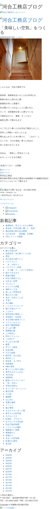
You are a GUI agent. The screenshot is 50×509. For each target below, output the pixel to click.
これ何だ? (10, 338)
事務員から (10, 432)
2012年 (9, 490)
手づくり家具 (11, 347)
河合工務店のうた (13, 278)
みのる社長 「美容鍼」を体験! (19, 233)
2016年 (9, 479)
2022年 (9, 466)
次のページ (5, 172)
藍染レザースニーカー (15, 380)
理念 (7, 256)
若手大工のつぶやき (14, 371)
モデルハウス (11, 416)
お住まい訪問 (11, 281)
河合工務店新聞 (12, 424)
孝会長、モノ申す (13, 360)
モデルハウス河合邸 (14, 421)
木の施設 (9, 303)
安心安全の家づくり (14, 258)
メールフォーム (7, 203)
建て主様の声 (11, 250)
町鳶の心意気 (11, 440)
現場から (9, 435)
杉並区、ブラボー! (14, 418)
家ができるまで (12, 272)
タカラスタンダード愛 (15, 410)
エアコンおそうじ (13, 322)
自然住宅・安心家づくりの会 (18, 253)
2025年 (9, 457)
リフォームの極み (13, 427)
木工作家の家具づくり (15, 319)
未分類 (8, 443)
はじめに (9, 399)
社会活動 (9, 349)
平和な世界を (11, 385)
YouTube (9, 374)
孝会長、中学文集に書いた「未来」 (21, 228)
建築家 (8, 396)
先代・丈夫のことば (14, 297)
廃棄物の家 (10, 330)
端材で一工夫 (11, 289)
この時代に (10, 333)
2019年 (9, 474)
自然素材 (9, 363)
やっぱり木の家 (12, 341)
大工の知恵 (10, 352)
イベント (9, 405)
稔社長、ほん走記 (13, 355)
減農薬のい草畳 (12, 429)
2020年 (9, 471)
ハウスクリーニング (14, 305)
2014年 (9, 485)
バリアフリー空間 (13, 267)
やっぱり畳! (11, 327)
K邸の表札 (10, 366)
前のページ (5, 169)
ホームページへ (7, 199)
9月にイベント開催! (14, 236)
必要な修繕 (10, 402)
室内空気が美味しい (14, 314)
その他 (8, 394)
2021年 (9, 468)
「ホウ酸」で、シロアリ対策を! (19, 269)
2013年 (9, 488)
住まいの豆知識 (12, 438)
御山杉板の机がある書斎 (16, 230)
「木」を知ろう (12, 264)
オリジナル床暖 (12, 286)
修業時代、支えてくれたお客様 (19, 225)
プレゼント (10, 283)
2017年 (9, 477)
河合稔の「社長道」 (14, 316)
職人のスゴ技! (12, 294)
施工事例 (9, 407)
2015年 (9, 482)
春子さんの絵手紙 (13, 413)
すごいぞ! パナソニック (16, 388)
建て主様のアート (13, 308)
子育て (8, 300)
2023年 (9, 463)
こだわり (19, 37)
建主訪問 (9, 391)
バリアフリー (11, 261)
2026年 (9, 455)
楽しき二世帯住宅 (13, 292)
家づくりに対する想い (15, 369)
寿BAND (9, 377)
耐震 (7, 344)
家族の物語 (10, 275)
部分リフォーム (12, 336)
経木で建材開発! (13, 325)
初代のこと (10, 358)
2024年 (9, 460)
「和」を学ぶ (11, 383)
